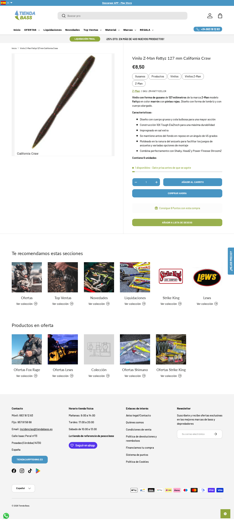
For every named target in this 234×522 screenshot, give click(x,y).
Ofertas (27, 297)
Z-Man (139, 83)
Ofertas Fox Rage (27, 370)
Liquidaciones (135, 297)
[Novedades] (99, 277)
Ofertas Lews (63, 370)
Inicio (14, 48)
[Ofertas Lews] (63, 349)
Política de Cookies (137, 461)
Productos (158, 76)
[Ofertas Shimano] (135, 349)
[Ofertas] (27, 277)
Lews (207, 297)
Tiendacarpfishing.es (30, 459)
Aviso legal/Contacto (138, 415)
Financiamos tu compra (140, 447)
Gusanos (140, 76)
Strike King (171, 297)
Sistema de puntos (137, 454)
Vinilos (174, 76)
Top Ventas (62, 297)
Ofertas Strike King (171, 370)
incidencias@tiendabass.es (36, 429)
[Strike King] (171, 277)
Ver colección (96, 375)
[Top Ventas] (63, 277)
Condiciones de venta (138, 429)
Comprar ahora (177, 193)
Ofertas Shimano (135, 370)
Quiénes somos (135, 422)
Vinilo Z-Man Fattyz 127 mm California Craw (39, 48)
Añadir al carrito (193, 182)
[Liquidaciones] (135, 277)
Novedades (99, 297)
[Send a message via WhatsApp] (6, 516)
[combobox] (122, 16)
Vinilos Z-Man (193, 76)
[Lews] (207, 277)
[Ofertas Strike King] (171, 349)
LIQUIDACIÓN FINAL (85, 38)
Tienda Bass (24, 505)
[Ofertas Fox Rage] (27, 349)
